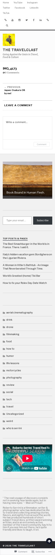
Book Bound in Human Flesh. (25, 192)
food (9, 341)
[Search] (7, 25)
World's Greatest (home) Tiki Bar (21, 275)
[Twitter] (26, 20)
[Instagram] (19, 20)
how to (10, 348)
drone (9, 327)
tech (9, 399)
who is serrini (14, 428)
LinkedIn (34, 7)
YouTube (18, 2)
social (9, 392)
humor (10, 355)
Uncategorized (15, 413)
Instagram (32, 2)
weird (9, 421)
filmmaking (12, 334)
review (10, 384)
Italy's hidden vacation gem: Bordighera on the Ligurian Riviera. (27, 256)
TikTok (6, 13)
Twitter (6, 7)
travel (9, 406)
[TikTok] (47, 20)
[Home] (5, 20)
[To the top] (49, 541)
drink (9, 319)
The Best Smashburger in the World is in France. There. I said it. (26, 245)
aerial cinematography (19, 312)
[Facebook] (33, 20)
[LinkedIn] (40, 20)
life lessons (12, 363)
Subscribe (43, 220)
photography (14, 377)
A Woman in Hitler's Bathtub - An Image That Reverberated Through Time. (26, 267)
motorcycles (13, 370)
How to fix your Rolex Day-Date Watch (25, 283)
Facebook (20, 7)
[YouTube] (12, 20)
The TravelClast (20, 50)
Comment (41, 144)
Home (6, 2)
